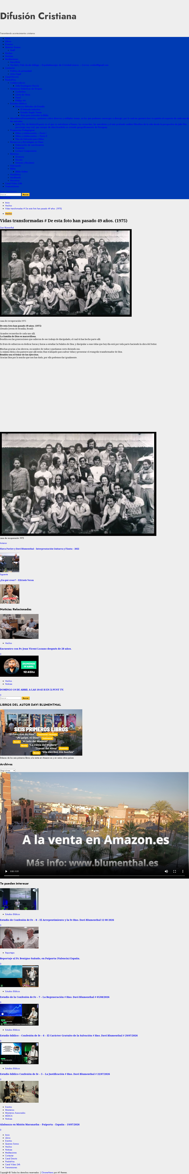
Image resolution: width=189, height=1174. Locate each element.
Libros (8, 41)
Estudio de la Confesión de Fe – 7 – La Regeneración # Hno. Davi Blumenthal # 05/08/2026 (54, 997)
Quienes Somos (13, 47)
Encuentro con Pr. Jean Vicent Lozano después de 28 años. (35, 648)
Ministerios (9, 1109)
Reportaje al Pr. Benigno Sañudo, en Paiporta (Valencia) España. (40, 958)
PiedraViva (10, 79)
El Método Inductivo (30, 109)
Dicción (18, 159)
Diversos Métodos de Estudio (30, 106)
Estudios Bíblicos (18, 103)
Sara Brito (15, 62)
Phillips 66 (20, 100)
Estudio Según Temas (31, 112)
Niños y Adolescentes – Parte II (31, 136)
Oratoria (19, 156)
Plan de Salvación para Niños (29, 139)
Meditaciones (11, 59)
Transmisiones (12, 186)
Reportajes (10, 952)
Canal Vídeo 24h (13, 183)
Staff (12, 50)
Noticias (9, 56)
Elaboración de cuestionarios (29, 145)
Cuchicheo (20, 91)
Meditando (15, 177)
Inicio (7, 38)
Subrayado (15, 165)
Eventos (9, 44)
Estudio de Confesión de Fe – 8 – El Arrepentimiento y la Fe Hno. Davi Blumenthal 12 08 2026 (57, 919)
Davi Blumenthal (7, 227)
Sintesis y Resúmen (24, 162)
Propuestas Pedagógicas (22, 130)
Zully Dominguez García (27, 85)
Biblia (13, 168)
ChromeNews (47, 1172)
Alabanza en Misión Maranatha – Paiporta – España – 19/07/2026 (40, 1124)
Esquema (19, 147)
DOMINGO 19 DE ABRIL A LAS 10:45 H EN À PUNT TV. (32, 689)
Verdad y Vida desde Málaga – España (59, 65)
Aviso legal (15, 73)
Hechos (8, 53)
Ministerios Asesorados (15, 1112)
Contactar (10, 68)
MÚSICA (8, 1115)
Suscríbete (5, 197)
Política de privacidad (20, 71)
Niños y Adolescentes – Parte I (30, 133)
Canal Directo (12, 76)
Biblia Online (21, 171)
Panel (18, 97)
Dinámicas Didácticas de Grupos (26, 88)
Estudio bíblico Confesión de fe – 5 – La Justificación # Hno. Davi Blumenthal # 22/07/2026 (55, 1074)
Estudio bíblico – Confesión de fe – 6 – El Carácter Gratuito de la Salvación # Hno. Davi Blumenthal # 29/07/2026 (69, 1035)
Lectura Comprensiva (25, 150)
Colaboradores (17, 82)
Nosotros (15, 180)
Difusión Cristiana (38, 16)
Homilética (15, 174)
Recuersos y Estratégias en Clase (26, 142)
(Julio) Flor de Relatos (101, 126)
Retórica (14, 153)
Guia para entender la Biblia (34, 115)
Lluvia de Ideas (22, 94)
